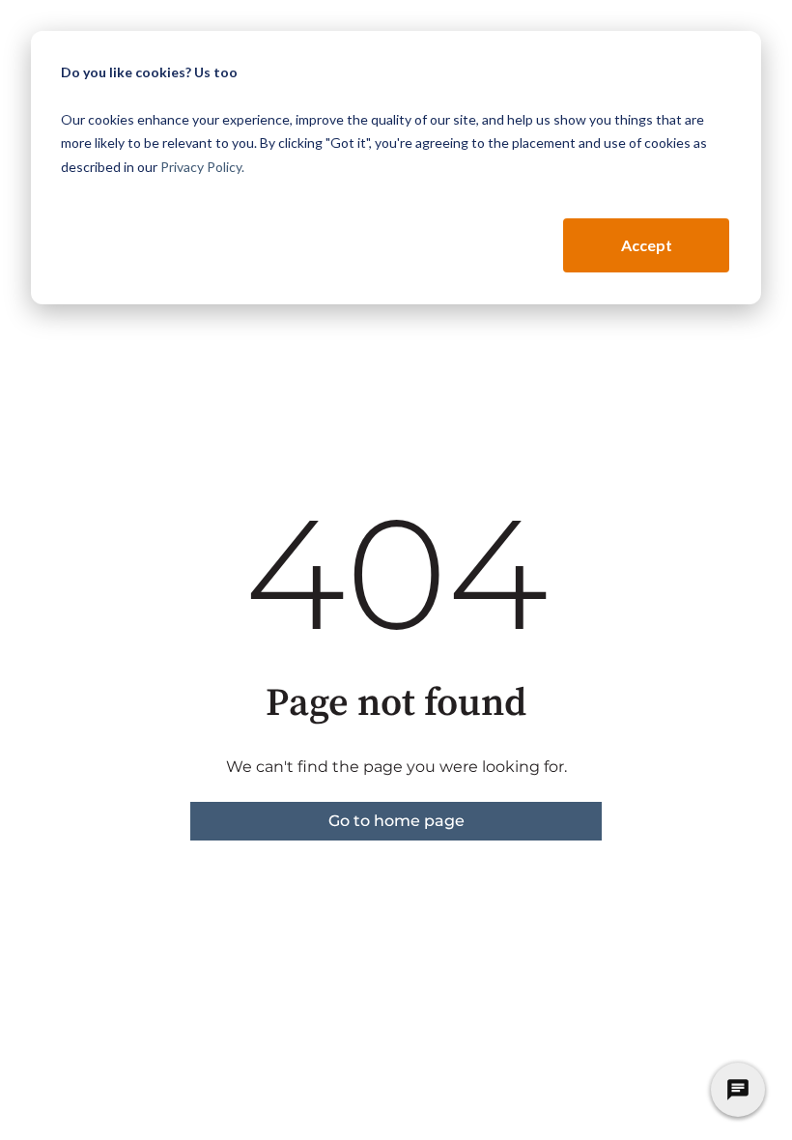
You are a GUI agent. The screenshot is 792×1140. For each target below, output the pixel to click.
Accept (646, 245)
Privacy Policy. (202, 166)
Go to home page (396, 821)
